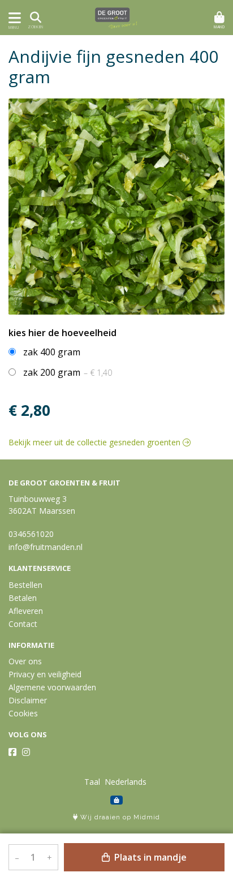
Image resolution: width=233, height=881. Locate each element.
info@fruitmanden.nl (45, 547)
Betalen (22, 597)
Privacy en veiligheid (44, 674)
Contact (22, 623)
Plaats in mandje (149, 857)
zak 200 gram (67, 372)
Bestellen (25, 584)
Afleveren (25, 610)
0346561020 (31, 533)
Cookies (23, 713)
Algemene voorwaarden (52, 687)
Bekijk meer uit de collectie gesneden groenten (95, 442)
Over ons (25, 661)
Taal (92, 781)
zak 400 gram (51, 352)
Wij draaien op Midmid (119, 817)
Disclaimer (27, 700)
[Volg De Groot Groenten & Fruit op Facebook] (12, 752)
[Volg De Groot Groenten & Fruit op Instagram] (26, 752)
